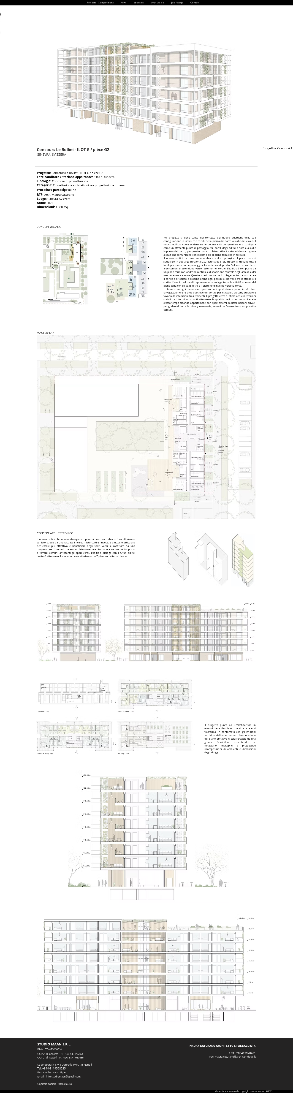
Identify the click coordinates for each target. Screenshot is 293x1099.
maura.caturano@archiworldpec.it (235, 1056)
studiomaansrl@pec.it (56, 1072)
